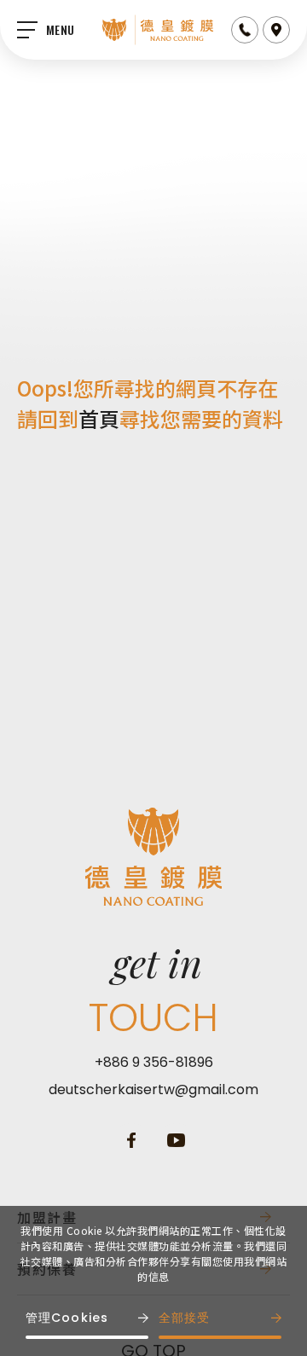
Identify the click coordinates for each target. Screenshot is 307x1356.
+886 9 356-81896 (154, 1062)
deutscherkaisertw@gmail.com (153, 1089)
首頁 (98, 418)
